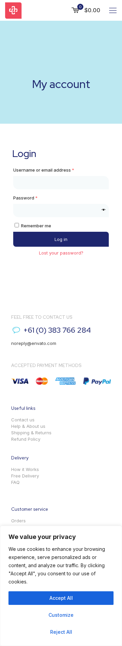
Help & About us (28, 426)
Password (25, 197)
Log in (61, 239)
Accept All (61, 598)
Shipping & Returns (31, 432)
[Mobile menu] (113, 10)
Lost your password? (61, 253)
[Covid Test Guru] (13, 10)
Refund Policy (25, 439)
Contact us (23, 419)
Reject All (61, 632)
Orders (18, 520)
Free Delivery (25, 475)
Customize (61, 615)
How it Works (25, 469)
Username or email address (43, 170)
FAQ (15, 482)
